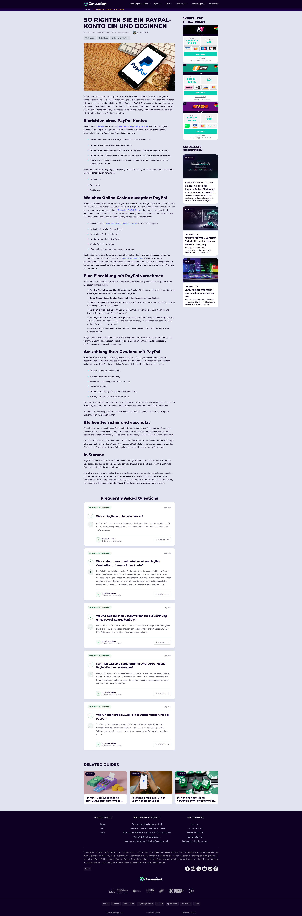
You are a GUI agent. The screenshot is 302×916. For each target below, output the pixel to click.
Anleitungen (197, 3)
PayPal (101, 126)
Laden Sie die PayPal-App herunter (133, 126)
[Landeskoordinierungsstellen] (161, 891)
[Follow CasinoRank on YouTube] (204, 868)
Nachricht (213, 3)
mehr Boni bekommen (133, 258)
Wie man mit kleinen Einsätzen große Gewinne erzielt (147, 832)
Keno (103, 828)
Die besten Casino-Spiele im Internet (121, 223)
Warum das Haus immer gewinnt (147, 824)
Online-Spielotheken (139, 3)
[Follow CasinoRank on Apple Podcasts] (215, 868)
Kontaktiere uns (195, 828)
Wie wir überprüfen (195, 832)
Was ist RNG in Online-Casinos (147, 837)
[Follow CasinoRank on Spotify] (210, 868)
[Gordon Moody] (176, 891)
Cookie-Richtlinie (153, 912)
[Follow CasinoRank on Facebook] (187, 868)
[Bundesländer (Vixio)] (137, 891)
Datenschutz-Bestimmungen (195, 841)
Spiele (157, 3)
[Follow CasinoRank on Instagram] (193, 868)
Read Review (200, 58)
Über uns (195, 824)
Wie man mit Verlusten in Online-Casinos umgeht (147, 841)
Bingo (103, 824)
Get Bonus (200, 54)
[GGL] (118, 891)
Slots (103, 832)
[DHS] (150, 891)
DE (86, 869)
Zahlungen (181, 3)
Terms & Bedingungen (115, 912)
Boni (168, 3)
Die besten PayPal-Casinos (130, 210)
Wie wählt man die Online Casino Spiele (147, 828)
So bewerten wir (195, 837)
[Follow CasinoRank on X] (198, 868)
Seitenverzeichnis (189, 912)
